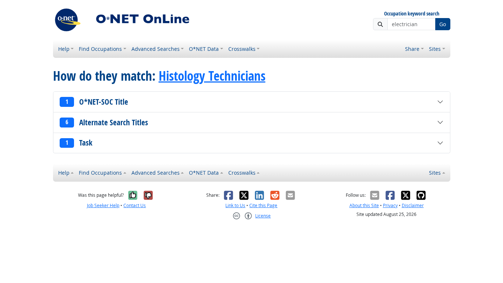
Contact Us (134, 205)
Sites (435, 48)
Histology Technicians (212, 76)
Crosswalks (242, 48)
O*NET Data (204, 48)
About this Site (364, 205)
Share (412, 48)
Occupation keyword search (411, 14)
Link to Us (235, 205)
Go (442, 24)
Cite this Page (263, 205)
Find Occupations (100, 48)
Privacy (390, 205)
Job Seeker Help (103, 205)
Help (64, 48)
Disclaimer (413, 205)
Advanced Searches (155, 48)
